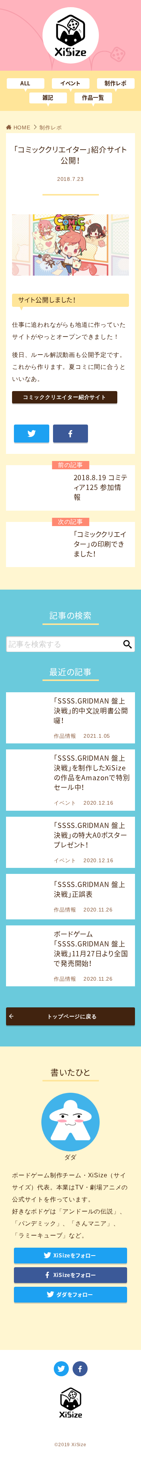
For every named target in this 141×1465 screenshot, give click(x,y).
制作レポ (115, 83)
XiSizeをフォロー (75, 1255)
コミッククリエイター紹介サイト (64, 397)
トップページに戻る (72, 1016)
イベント (70, 83)
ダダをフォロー (75, 1294)
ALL (25, 83)
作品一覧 (93, 97)
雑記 (48, 97)
